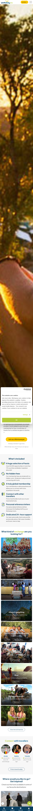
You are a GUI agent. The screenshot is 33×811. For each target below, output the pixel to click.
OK (17, 420)
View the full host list (16, 729)
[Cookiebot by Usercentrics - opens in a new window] (23, 389)
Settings (25, 414)
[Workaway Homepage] (7, 2)
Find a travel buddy (16, 769)
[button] (2, 803)
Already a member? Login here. (16, 443)
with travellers (16, 741)
